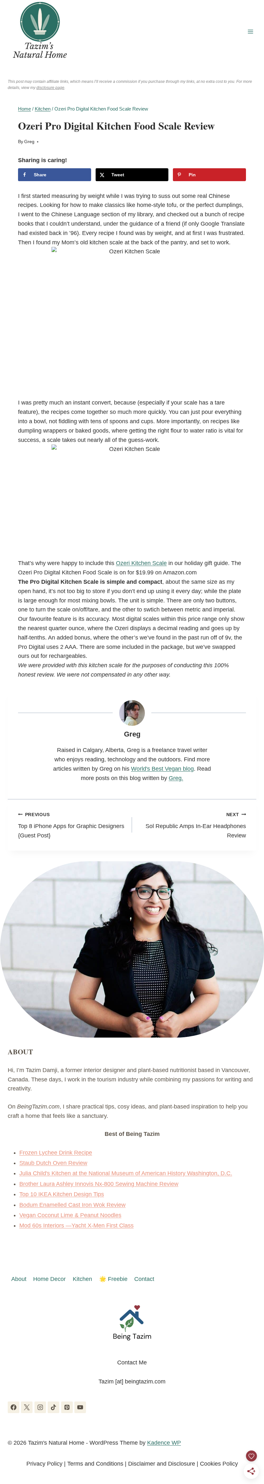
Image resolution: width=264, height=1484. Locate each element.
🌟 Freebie (113, 1279)
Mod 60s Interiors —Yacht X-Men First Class (76, 1225)
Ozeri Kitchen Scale (141, 563)
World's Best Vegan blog (162, 769)
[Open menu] (250, 31)
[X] (27, 1407)
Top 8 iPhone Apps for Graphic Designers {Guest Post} (71, 825)
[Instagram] (40, 1407)
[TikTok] (53, 1407)
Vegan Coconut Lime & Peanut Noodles (70, 1215)
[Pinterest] (67, 1407)
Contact (144, 1279)
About (18, 1279)
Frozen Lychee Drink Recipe (55, 1152)
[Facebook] (13, 1407)
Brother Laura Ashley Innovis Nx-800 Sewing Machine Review (98, 1184)
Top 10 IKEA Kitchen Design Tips (61, 1194)
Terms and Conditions (95, 1463)
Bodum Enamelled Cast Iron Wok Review (72, 1205)
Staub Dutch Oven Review (53, 1163)
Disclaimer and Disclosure (161, 1463)
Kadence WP (164, 1443)
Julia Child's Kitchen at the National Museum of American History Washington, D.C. (125, 1173)
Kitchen (82, 1279)
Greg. (176, 778)
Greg (29, 141)
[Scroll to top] (247, 1445)
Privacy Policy (44, 1463)
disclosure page (50, 87)
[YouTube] (80, 1407)
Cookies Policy (219, 1463)
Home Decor (49, 1279)
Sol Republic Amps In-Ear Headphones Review (196, 825)
